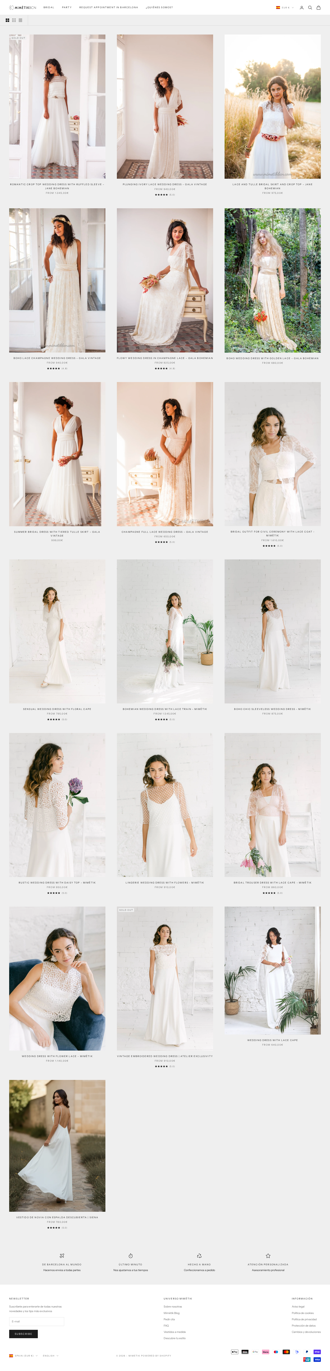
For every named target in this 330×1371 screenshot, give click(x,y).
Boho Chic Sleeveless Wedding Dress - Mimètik (272, 709)
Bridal (49, 7)
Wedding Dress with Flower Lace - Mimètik (57, 1056)
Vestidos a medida (175, 1332)
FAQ (166, 1325)
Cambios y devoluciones (306, 1332)
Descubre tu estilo (175, 1338)
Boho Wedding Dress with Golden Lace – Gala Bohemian (272, 358)
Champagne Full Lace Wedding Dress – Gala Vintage (165, 531)
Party (67, 7)
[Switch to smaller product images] (14, 20)
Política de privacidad (304, 1319)
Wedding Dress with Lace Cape (272, 1040)
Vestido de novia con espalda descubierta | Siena (57, 1217)
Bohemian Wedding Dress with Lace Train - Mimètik (165, 709)
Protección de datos (304, 1325)
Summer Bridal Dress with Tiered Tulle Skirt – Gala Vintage (57, 533)
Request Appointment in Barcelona (108, 7)
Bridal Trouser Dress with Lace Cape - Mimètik (273, 882)
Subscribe (23, 1333)
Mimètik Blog (172, 1313)
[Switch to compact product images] (20, 20)
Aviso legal (298, 1306)
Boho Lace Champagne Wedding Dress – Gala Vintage (57, 358)
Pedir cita (169, 1319)
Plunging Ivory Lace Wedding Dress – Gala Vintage (165, 184)
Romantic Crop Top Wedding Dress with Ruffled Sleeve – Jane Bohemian (57, 186)
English (49, 1355)
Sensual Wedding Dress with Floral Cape (57, 709)
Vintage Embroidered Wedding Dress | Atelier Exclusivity (165, 1056)
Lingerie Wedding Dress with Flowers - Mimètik (165, 882)
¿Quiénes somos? (159, 7)
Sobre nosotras (173, 1306)
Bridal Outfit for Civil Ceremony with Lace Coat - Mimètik (273, 533)
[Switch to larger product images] (7, 20)
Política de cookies (303, 1313)
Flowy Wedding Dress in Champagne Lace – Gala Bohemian (165, 358)
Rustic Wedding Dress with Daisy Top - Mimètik (57, 882)
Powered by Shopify (156, 1355)
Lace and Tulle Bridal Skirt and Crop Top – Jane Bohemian (273, 186)
